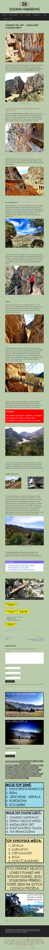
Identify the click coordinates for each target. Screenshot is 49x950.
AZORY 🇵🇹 (40, 761)
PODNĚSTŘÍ (15, 773)
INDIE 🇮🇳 (21, 767)
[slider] (23, 598)
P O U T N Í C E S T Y (24, 761)
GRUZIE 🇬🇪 (15, 767)
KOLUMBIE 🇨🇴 (29, 769)
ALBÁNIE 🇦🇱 (32, 761)
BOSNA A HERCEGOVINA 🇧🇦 (11, 765)
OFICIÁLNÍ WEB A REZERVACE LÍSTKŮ (21, 565)
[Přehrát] (6, 598)
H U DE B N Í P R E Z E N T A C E (11, 761)
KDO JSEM (5, 15)
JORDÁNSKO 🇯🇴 (21, 769)
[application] (24, 589)
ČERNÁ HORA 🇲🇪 (31, 765)
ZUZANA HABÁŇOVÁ (24, 9)
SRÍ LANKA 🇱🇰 (30, 775)
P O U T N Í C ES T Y (15, 629)
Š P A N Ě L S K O (23, 629)
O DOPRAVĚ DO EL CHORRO (18, 569)
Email (6, 750)
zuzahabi (13, 30)
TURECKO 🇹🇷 (25, 778)
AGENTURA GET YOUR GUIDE (18, 567)
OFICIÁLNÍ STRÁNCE (21, 355)
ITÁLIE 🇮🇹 (14, 769)
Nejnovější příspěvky (13, 15)
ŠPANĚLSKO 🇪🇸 (9, 778)
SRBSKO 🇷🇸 (38, 775)
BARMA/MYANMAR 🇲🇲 (24, 763)
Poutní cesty (37, 629)
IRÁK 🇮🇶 (35, 767)
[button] (24, 589)
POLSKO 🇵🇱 (23, 773)
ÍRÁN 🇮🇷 (7, 769)
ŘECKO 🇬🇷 (40, 773)
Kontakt (5, 18)
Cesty (21, 15)
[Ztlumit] (40, 598)
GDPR (11, 18)
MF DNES (7, 639)
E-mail (6, 670)
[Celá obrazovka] (42, 598)
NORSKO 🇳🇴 (8, 773)
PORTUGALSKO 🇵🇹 (31, 773)
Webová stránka (8, 675)
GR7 (34, 629)
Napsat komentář (21, 30)
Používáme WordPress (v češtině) (20, 947)
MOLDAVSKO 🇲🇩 (23, 771)
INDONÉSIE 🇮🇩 (28, 767)
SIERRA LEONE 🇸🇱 (21, 775)
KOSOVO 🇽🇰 (37, 769)
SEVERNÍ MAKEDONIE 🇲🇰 (10, 775)
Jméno (7, 665)
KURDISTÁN (8, 771)
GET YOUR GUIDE (19, 209)
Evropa (10, 629)
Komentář (7, 651)
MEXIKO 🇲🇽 (15, 771)
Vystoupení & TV (36, 15)
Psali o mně (27, 15)
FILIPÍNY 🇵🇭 (8, 767)
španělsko (7, 631)
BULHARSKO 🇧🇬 (22, 765)
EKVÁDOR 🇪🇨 (39, 765)
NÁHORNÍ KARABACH (33, 771)
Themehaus (33, 947)
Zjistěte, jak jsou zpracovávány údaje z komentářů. (33, 684)
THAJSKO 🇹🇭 (17, 778)
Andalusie (31, 629)
